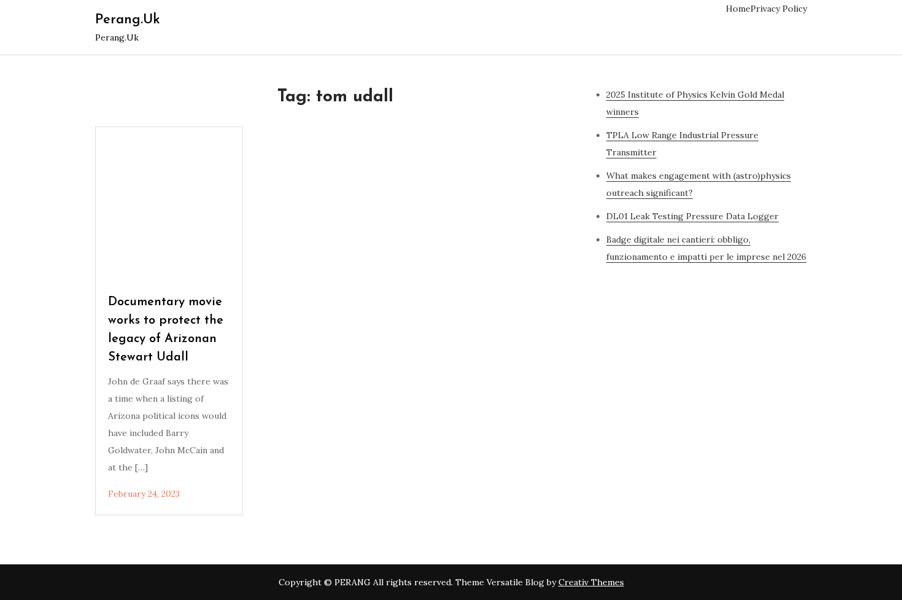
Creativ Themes (591, 582)
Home (738, 8)
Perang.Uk (127, 20)
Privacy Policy (778, 8)
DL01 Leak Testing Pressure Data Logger (692, 216)
